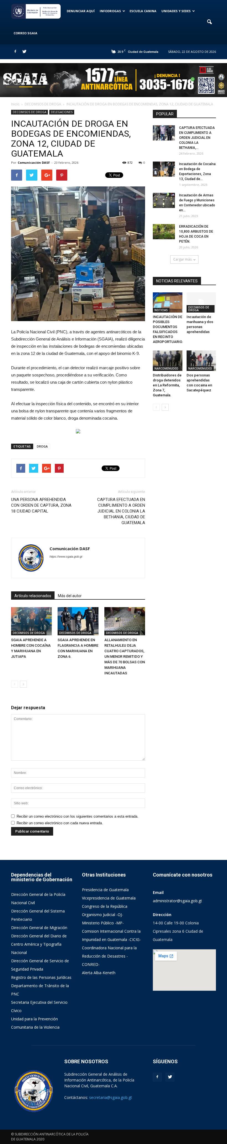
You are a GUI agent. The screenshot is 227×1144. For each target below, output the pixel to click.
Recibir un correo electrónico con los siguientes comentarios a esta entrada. (77, 816)
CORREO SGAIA (25, 33)
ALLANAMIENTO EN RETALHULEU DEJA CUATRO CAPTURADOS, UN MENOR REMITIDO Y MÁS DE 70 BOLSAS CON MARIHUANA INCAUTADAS (124, 656)
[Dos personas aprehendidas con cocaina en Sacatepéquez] (201, 360)
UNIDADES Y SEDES (176, 11)
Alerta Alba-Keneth (98, 972)
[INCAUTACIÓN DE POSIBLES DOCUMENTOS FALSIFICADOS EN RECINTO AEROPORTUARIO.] (167, 302)
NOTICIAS (161, 310)
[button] (209, 22)
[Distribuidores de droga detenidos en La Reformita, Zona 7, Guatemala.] (167, 360)
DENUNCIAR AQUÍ (81, 11)
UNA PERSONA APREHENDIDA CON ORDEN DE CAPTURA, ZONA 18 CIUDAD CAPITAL (41, 505)
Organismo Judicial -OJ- (102, 914)
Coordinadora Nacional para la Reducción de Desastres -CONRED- (109, 956)
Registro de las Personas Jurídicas (41, 977)
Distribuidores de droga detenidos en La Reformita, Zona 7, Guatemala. (167, 385)
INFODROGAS (110, 11)
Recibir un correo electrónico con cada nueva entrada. (60, 823)
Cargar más (182, 259)
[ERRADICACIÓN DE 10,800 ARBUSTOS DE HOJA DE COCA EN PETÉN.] (164, 231)
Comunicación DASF (34, 162)
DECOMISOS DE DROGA (29, 112)
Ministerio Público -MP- (103, 922)
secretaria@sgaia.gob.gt (110, 1097)
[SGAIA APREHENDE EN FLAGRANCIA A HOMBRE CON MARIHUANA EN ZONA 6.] (78, 621)
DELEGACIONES (62, 112)
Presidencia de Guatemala (105, 889)
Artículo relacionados (32, 596)
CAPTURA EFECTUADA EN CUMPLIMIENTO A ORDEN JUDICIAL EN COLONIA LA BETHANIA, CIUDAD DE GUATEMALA (121, 511)
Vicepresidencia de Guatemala (109, 898)
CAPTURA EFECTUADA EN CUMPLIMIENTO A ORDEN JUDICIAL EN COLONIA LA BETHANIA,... (197, 138)
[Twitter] (24, 51)
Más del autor (70, 596)
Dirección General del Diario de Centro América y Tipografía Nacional (39, 944)
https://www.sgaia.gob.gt (66, 556)
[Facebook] (15, 51)
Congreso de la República (104, 906)
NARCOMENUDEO (166, 368)
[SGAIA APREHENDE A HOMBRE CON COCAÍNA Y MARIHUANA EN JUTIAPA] (31, 621)
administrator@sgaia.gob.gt (177, 900)
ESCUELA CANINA (143, 11)
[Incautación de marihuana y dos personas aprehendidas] (201, 302)
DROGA (42, 446)
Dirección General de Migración (39, 927)
